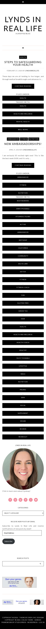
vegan (23, 421)
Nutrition (34, 139)
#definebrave (23, 201)
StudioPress (20, 622)
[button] (23, 2)
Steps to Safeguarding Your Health (23, 63)
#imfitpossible (23, 209)
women (23, 429)
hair (23, 319)
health (23, 106)
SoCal (23, 405)
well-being (23, 129)
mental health (23, 122)
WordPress (32, 622)
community (23, 256)
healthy (23, 350)
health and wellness (23, 114)
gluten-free (23, 303)
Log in (42, 622)
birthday (23, 240)
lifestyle (23, 366)
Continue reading (23, 86)
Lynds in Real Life (23, 24)
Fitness (24, 139)
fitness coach (23, 287)
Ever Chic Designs (36, 617)
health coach (23, 342)
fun (23, 295)
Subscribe (8, 541)
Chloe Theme (27, 620)
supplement (23, 413)
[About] (23, 469)
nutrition (23, 382)
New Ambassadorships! (23, 143)
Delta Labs (23, 264)
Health (23, 57)
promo (23, 390)
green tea (23, 311)
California (23, 248)
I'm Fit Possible (23, 358)
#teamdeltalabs (23, 216)
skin (23, 397)
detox (23, 272)
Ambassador (13, 139)
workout (23, 437)
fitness (23, 279)
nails (23, 374)
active (23, 224)
